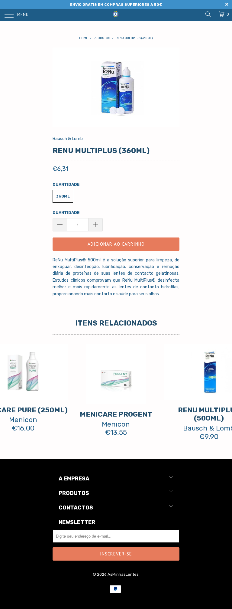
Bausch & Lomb (68, 138)
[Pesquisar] (208, 14)
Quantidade (66, 212)
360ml (63, 196)
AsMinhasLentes (123, 574)
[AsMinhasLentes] (116, 13)
